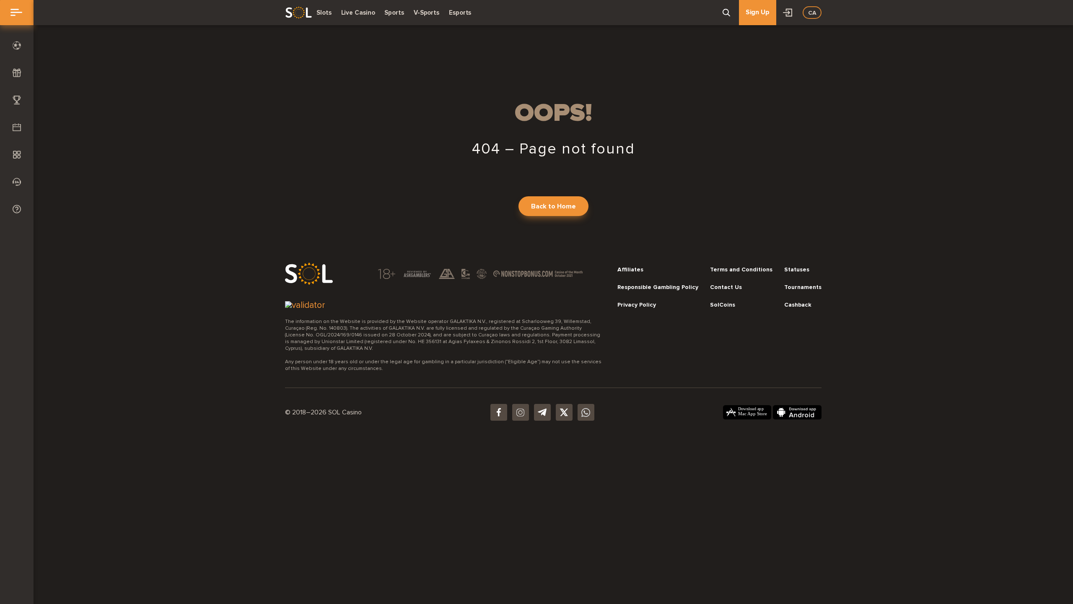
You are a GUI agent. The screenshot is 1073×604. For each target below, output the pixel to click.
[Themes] (17, 154)
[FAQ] (17, 209)
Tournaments (803, 287)
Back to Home (553, 206)
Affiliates (630, 270)
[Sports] (17, 45)
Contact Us (726, 287)
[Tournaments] (17, 100)
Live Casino (358, 12)
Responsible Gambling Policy (657, 287)
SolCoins (722, 305)
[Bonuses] (17, 72)
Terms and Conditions (741, 270)
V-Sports (426, 12)
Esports (460, 12)
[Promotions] (17, 127)
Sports (394, 12)
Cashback (797, 305)
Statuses (796, 270)
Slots (324, 12)
